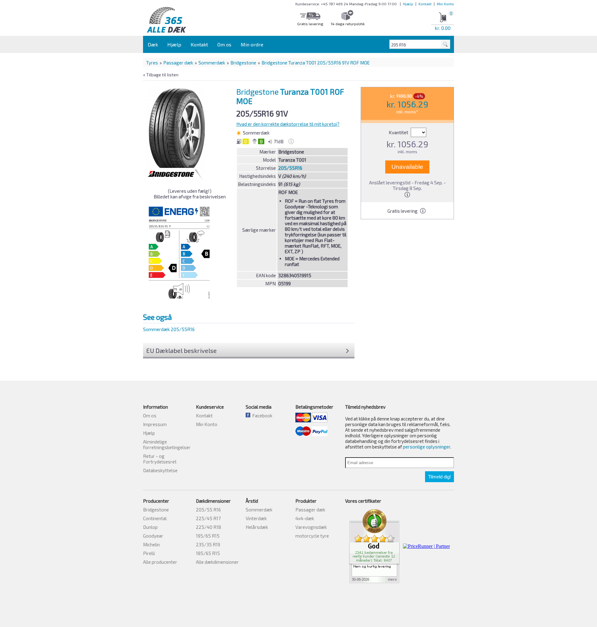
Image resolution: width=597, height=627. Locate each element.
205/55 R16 (208, 509)
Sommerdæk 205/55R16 (169, 329)
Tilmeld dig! (439, 476)
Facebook (261, 415)
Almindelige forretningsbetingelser (167, 444)
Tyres (152, 62)
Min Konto (445, 4)
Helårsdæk (257, 527)
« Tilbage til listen (160, 74)
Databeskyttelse (160, 470)
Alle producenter (160, 562)
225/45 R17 (208, 518)
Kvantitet (399, 132)
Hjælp (408, 4)
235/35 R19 (208, 544)
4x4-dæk (304, 518)
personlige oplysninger (426, 446)
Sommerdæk (211, 62)
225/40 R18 (208, 527)
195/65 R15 (208, 536)
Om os (224, 44)
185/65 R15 (208, 553)
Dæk (153, 44)
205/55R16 (290, 168)
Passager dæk (178, 62)
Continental (155, 518)
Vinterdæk (256, 518)
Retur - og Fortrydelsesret (160, 458)
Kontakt (425, 4)
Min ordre (252, 44)
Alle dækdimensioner (217, 562)
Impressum (155, 424)
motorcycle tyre (312, 536)
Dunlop (150, 527)
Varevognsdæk (311, 527)
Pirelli (149, 553)
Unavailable (407, 167)
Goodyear (153, 536)
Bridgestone (243, 62)
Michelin (151, 544)
